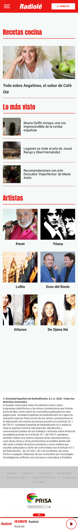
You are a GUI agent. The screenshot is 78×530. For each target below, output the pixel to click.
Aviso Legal (45, 473)
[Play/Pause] (71, 524)
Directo (64, 6)
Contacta (12, 473)
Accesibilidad (64, 473)
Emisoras (27, 473)
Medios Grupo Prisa (39, 507)
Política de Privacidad (44, 477)
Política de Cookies (16, 477)
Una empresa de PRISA (39, 498)
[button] (6, 6)
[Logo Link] (31, 6)
